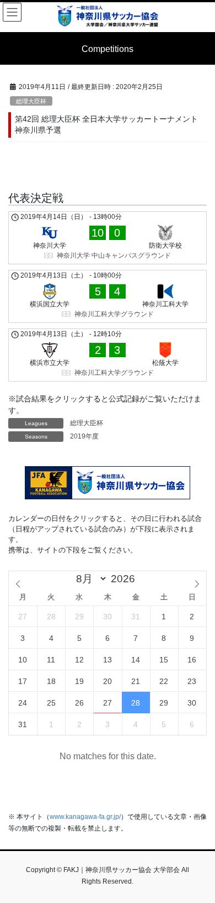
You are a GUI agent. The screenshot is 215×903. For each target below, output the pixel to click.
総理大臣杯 (31, 101)
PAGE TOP (199, 866)
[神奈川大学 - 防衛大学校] (107, 238)
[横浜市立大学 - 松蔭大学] (107, 355)
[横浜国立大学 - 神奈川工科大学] (107, 296)
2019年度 (84, 436)
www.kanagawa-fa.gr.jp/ (85, 817)
